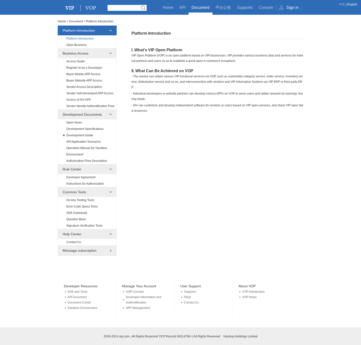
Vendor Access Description (84, 87)
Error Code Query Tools (82, 206)
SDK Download (76, 213)
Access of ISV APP (78, 99)
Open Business (76, 45)
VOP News (249, 297)
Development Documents (82, 114)
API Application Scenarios (83, 141)
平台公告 (223, 7)
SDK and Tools (77, 291)
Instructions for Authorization (85, 183)
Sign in (292, 7)
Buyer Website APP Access (84, 80)
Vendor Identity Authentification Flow (90, 106)
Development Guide (79, 135)
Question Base (76, 219)
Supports (245, 7)
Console (266, 7)
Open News (74, 122)
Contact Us (73, 242)
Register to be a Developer (84, 67)
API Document (77, 297)
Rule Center (72, 169)
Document (200, 7)
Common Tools (74, 192)
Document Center (79, 302)
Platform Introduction (79, 30)
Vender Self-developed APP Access (89, 93)
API (182, 7)
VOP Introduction (253, 291)
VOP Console (135, 291)
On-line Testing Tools (80, 200)
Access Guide (75, 61)
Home (168, 7)
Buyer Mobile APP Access (83, 74)
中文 (342, 4)
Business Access (75, 53)
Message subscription (80, 250)
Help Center (72, 234)
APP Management (138, 308)
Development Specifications (85, 129)
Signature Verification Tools (84, 225)
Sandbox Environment (82, 308)
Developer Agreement (81, 177)
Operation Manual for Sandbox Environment (86, 151)
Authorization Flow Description (86, 161)
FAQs (187, 297)
